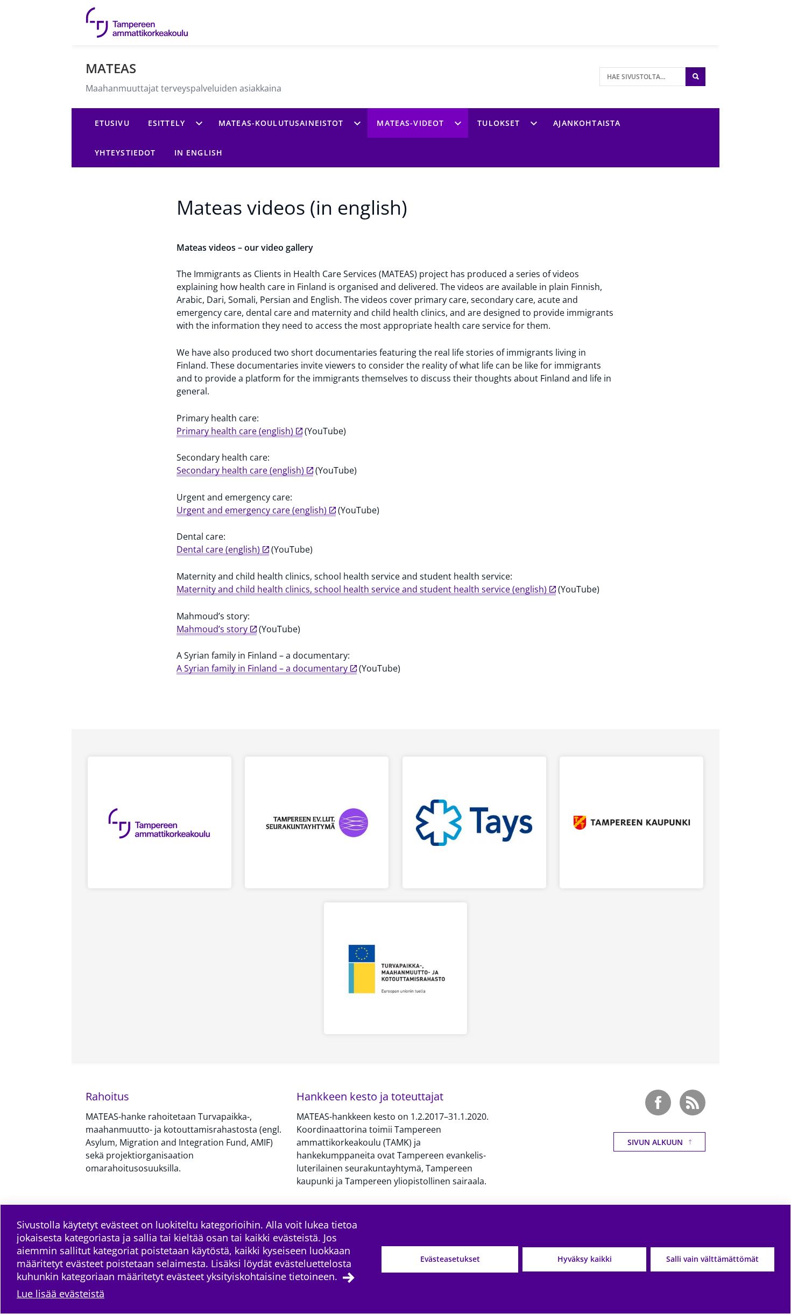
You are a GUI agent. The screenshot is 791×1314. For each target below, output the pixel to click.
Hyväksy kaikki (584, 1259)
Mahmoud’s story (212, 629)
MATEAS (111, 68)
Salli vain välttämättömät (712, 1259)
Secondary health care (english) (240, 470)
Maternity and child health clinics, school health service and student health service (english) (361, 589)
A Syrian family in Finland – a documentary (262, 668)
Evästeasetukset (450, 1259)
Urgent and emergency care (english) (251, 510)
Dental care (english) (218, 549)
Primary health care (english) (234, 431)
